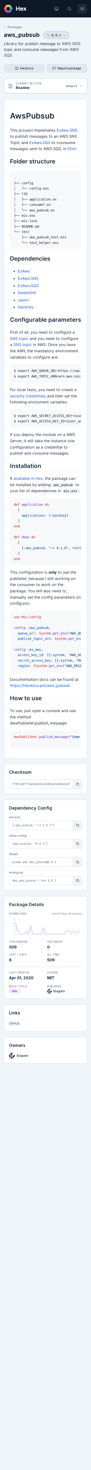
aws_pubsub (22, 34)
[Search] (69, 9)
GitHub (14, 1023)
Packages (15, 27)
